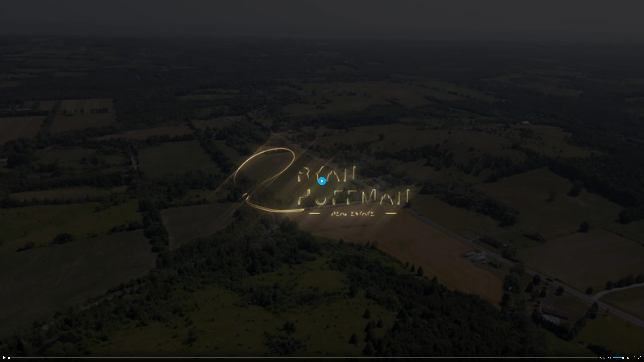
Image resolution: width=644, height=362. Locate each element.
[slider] (303, 357)
